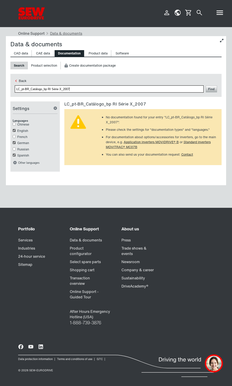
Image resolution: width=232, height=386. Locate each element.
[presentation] (20, 53)
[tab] (21, 53)
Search (19, 65)
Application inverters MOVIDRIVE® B (151, 142)
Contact (187, 154)
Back (23, 80)
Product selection (44, 65)
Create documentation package (92, 65)
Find (211, 89)
